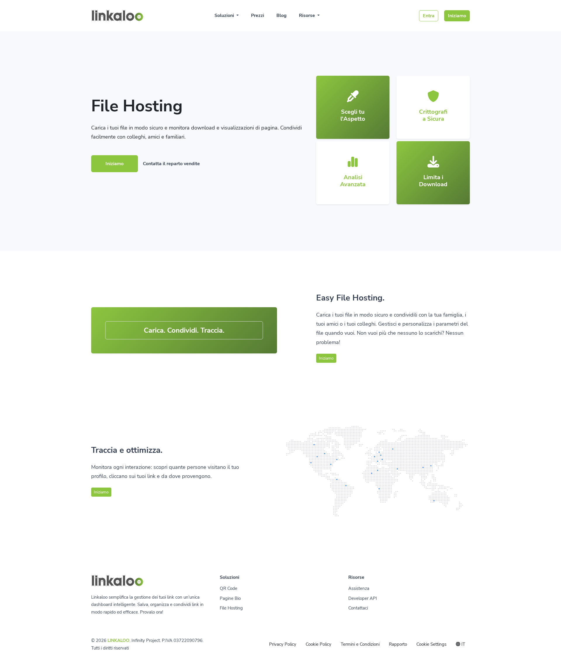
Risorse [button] (307, 15)
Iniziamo (457, 16)
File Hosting (231, 608)
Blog (281, 15)
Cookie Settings (431, 644)
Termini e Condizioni (360, 644)
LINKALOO (118, 640)
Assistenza (358, 588)
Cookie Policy (318, 644)
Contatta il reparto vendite (171, 163)
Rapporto (398, 644)
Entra (428, 16)
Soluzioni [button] (224, 15)
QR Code (228, 588)
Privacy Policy (282, 644)
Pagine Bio (230, 598)
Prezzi (257, 15)
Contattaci (358, 608)
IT (462, 644)
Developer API (362, 598)
